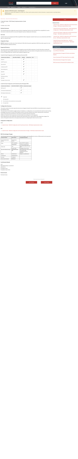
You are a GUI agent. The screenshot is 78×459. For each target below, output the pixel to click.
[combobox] (37, 3)
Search (55, 3)
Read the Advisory (8, 13)
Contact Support (46, 182)
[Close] (75, 10)
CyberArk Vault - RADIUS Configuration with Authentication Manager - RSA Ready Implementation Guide (23, 130)
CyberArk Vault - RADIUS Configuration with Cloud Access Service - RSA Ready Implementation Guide (22, 124)
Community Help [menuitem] (32, 7)
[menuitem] (8, 7)
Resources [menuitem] (13, 7)
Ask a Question (31, 182)
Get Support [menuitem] (24, 7)
